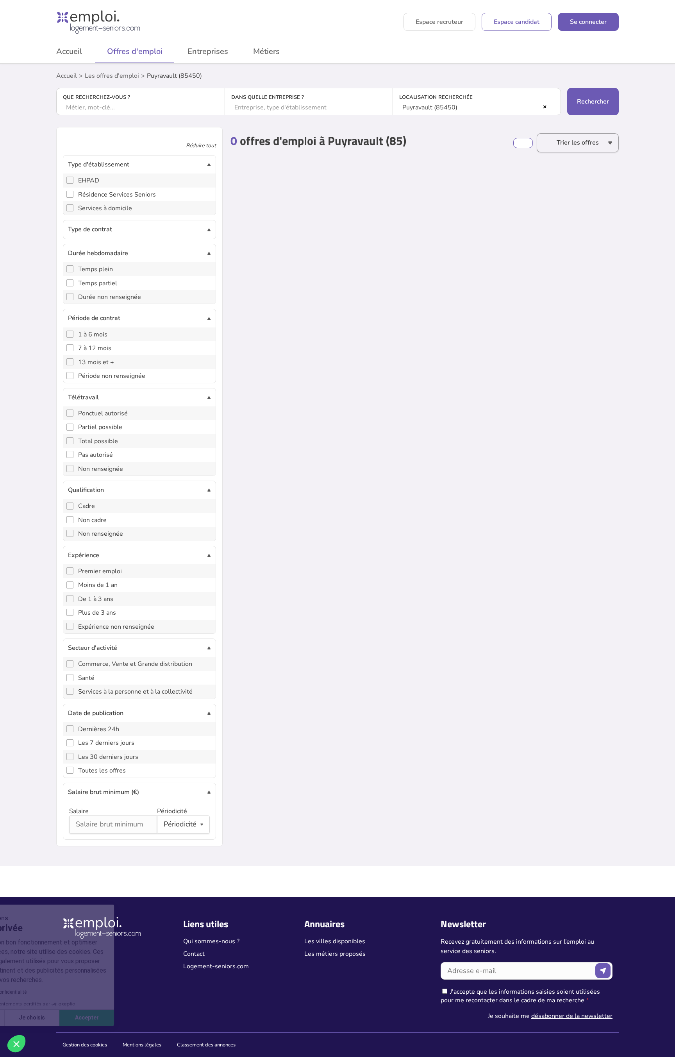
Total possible (98, 441)
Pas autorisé (95, 455)
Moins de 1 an (98, 585)
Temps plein (95, 269)
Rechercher (593, 101)
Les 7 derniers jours (106, 743)
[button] (16, 1043)
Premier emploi (100, 571)
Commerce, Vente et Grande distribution (135, 664)
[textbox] (140, 107)
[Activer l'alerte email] (523, 143)
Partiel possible (100, 427)
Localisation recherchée (436, 97)
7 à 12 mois (94, 348)
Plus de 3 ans (97, 612)
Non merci (35, 1017)
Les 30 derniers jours (108, 757)
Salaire (79, 811)
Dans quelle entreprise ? (267, 97)
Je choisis (90, 1017)
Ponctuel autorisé (103, 413)
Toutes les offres (102, 770)
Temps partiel (97, 283)
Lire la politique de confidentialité (50, 992)
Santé (86, 678)
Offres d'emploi (134, 51)
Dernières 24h (98, 729)
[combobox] (140, 107)
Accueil (69, 51)
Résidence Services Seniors (117, 194)
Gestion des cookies (84, 1044)
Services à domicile (105, 208)
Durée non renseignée (109, 297)
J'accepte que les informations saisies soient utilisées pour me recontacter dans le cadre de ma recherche (520, 996)
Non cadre (92, 520)
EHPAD (88, 180)
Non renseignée (100, 469)
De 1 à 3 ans (95, 599)
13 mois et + (96, 362)
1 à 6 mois (92, 334)
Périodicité (172, 811)
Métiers (266, 51)
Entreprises (208, 51)
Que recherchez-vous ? (96, 97)
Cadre (86, 506)
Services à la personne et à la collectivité (135, 691)
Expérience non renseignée (116, 626)
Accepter (145, 1017)
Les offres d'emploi (112, 76)
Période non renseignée (111, 376)
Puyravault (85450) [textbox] (429, 107)
